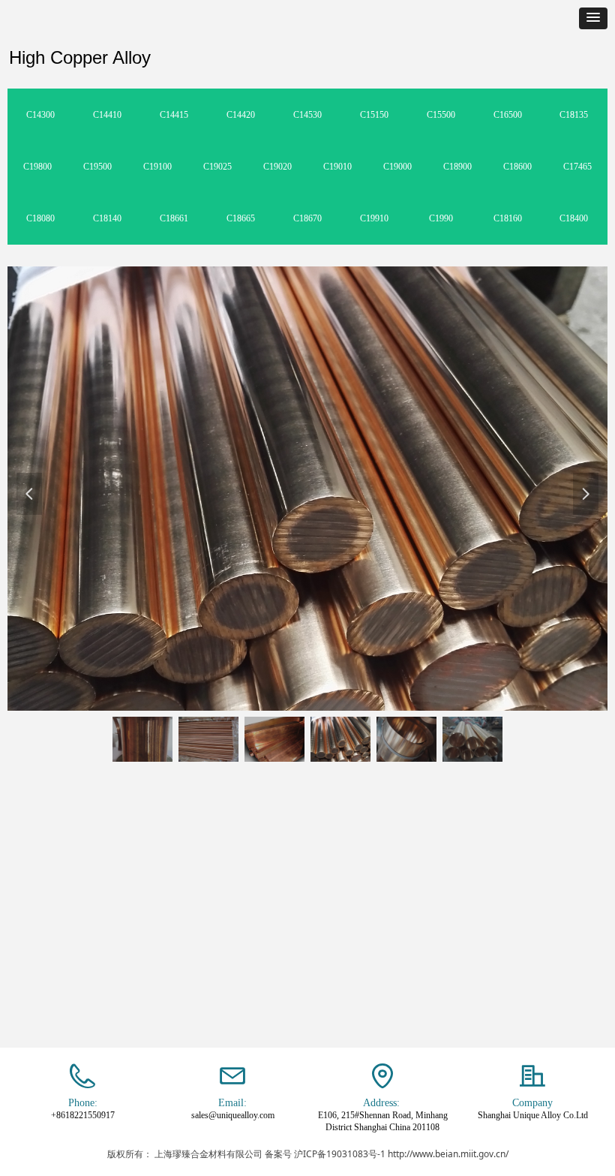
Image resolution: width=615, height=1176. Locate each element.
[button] (593, 18)
